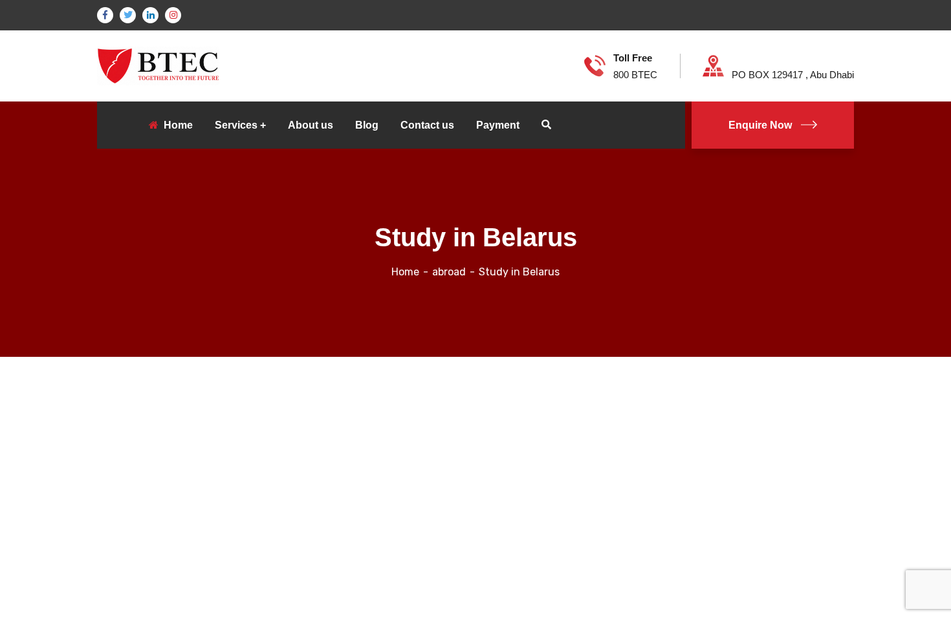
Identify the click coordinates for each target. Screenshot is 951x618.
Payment (497, 125)
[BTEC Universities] (158, 65)
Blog (366, 125)
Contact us (427, 125)
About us (310, 125)
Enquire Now (760, 125)
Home (405, 272)
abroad (449, 272)
